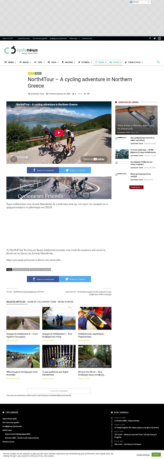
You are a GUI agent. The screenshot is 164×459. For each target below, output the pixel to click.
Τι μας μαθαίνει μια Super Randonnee (55, 373)
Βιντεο (38, 73)
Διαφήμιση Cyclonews (58, 38)
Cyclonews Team (37, 94)
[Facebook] (150, 38)
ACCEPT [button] (156, 454)
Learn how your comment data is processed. (54, 395)
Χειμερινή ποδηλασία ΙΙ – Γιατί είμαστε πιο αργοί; (22, 335)
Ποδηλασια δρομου (21, 269)
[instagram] (159, 38)
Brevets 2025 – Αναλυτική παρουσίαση (22, 438)
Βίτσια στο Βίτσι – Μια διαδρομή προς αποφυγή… (92, 373)
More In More (65, 302)
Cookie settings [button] (143, 454)
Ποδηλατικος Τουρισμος (40, 269)
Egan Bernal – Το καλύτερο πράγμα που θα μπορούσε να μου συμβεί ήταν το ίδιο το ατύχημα (88, 291)
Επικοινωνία (87, 38)
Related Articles (15, 302)
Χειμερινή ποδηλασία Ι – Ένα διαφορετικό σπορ (57, 335)
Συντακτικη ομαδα (40, 38)
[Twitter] (155, 38)
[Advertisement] (58, 230)
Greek (136, 2)
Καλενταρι (73, 38)
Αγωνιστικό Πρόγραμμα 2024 (17, 434)
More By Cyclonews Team (41, 302)
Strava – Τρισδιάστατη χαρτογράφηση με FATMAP (25, 290)
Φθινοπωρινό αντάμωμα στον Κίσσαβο (22, 373)
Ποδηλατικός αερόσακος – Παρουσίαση (91, 335)
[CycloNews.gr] (21, 44)
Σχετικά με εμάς (24, 38)
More (31, 73)
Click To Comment (59, 391)
